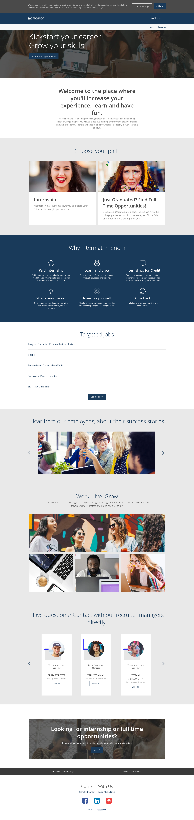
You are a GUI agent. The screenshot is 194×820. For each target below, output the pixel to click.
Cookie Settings (91, 7)
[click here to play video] (96, 453)
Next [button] (163, 453)
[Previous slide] (29, 663)
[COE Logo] (35, 18)
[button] (142, 6)
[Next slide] (163, 663)
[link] (43, 56)
